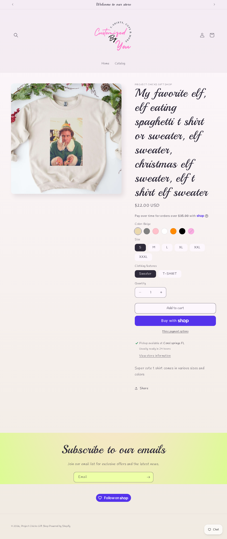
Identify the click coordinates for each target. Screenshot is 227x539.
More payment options (175, 331)
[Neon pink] (191, 231)
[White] (164, 231)
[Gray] (147, 231)
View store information (155, 356)
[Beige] (138, 231)
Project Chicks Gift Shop (35, 526)
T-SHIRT (170, 274)
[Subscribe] (148, 477)
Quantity (140, 283)
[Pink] (156, 231)
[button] (16, 35)
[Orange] (173, 231)
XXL (197, 247)
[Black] (182, 231)
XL (181, 247)
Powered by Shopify (59, 526)
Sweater (145, 274)
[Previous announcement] (13, 4)
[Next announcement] (214, 4)
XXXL (143, 257)
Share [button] (144, 388)
